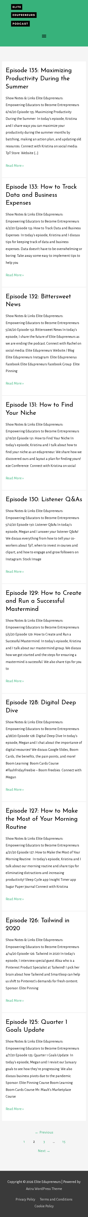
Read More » (15, 166)
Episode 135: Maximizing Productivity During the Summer (39, 78)
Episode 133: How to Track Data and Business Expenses (41, 195)
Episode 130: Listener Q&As (44, 499)
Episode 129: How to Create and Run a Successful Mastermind (43, 601)
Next (44, 1151)
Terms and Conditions (56, 1199)
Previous (44, 1132)
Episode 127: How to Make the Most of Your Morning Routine (42, 819)
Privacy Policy (25, 1199)
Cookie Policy (44, 1206)
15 (63, 1142)
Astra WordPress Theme (44, 1189)
